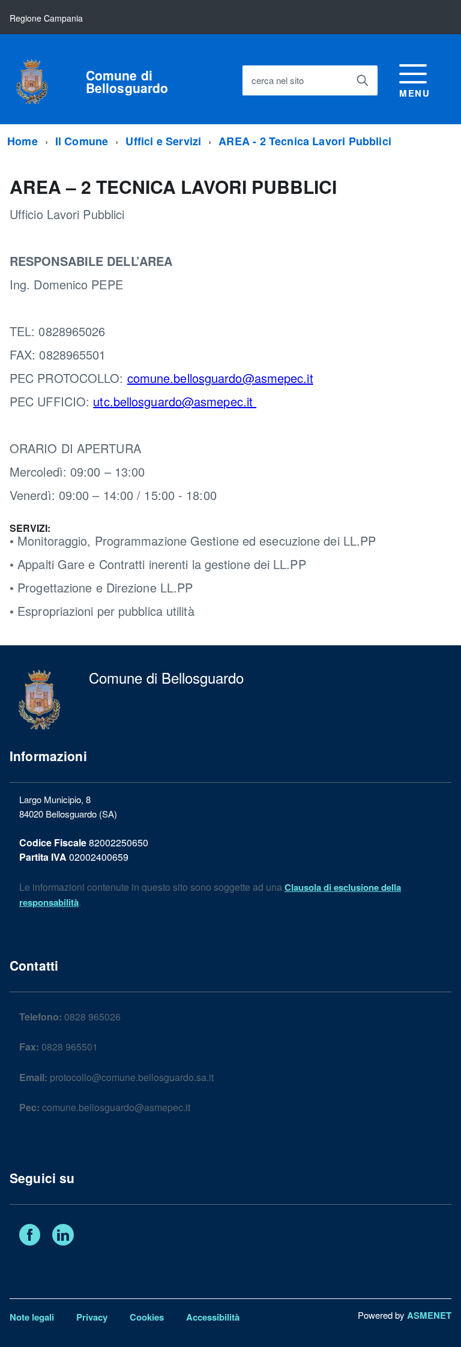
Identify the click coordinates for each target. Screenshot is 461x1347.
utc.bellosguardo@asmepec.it (174, 401)
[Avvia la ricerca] (363, 80)
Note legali (32, 1317)
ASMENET (429, 1315)
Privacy (91, 1317)
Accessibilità (213, 1317)
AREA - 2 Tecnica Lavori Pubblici (304, 141)
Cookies (147, 1317)
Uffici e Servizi (163, 141)
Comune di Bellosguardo (127, 81)
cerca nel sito (278, 80)
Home (22, 141)
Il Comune (82, 141)
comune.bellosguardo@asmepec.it (220, 378)
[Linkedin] (63, 1236)
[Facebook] (29, 1236)
